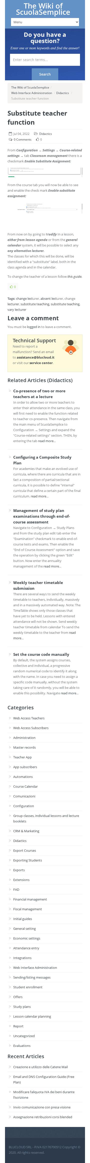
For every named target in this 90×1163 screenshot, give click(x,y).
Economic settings (26, 938)
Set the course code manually (41, 654)
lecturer (13, 304)
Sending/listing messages (31, 977)
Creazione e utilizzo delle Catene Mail (40, 1067)
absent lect (48, 298)
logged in (33, 327)
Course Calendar (25, 786)
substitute (28, 304)
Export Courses (24, 850)
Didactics (62, 93)
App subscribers (25, 767)
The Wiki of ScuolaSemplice (43, 9)
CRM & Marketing (26, 831)
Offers (17, 997)
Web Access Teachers (28, 718)
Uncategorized (24, 1036)
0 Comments (23, 139)
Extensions (21, 880)
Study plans (22, 1006)
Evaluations (21, 1045)
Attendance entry (26, 948)
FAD (16, 889)
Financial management (30, 899)
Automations (23, 776)
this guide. (75, 276)
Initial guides (22, 919)
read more (46, 441)
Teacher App (22, 757)
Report (18, 1026)
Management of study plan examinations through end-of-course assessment (41, 516)
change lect (24, 298)
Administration (24, 737)
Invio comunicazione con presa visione (41, 1107)
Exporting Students (27, 860)
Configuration (23, 806)
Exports (19, 870)
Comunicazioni (24, 796)
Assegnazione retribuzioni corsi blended (42, 1117)
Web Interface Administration (31, 93)
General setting (24, 928)
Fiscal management (27, 909)
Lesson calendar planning (32, 1016)
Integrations (22, 958)
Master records (24, 747)
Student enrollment (27, 987)
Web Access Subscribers (30, 728)
